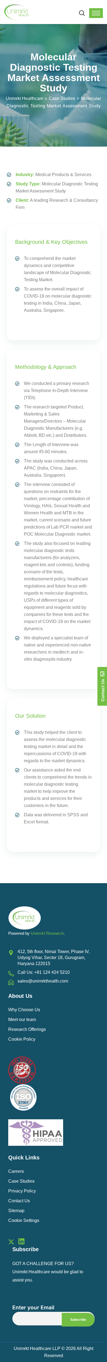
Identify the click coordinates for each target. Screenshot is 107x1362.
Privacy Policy (22, 1191)
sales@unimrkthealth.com (43, 981)
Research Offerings (27, 1029)
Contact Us (19, 1200)
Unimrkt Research (47, 933)
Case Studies (21, 1181)
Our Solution (30, 716)
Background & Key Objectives (51, 242)
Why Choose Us (24, 1009)
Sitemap (16, 1210)
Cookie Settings (23, 1220)
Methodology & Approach (45, 367)
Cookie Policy (21, 1039)
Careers (16, 1171)
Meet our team (22, 1019)
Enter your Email (33, 1307)
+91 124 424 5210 (52, 972)
